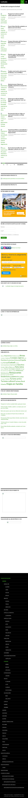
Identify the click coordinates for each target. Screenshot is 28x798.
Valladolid (8, 632)
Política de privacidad (8, 794)
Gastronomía (13, 365)
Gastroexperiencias (5, 365)
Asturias (6, 609)
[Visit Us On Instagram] (4, 247)
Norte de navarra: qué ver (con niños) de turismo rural (14, 411)
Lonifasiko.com (7, 796)
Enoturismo (10, 360)
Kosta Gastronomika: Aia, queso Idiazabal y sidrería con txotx (17, 148)
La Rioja (10, 367)
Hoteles (3, 367)
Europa (5, 363)
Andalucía (14, 355)
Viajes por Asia (4, 770)
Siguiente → (21, 164)
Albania (2, 355)
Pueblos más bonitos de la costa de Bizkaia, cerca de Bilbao (17, 71)
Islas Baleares (7, 693)
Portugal (4, 747)
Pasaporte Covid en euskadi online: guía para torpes (16, 14)
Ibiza (6, 695)
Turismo (7, 379)
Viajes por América (5, 753)
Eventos (17, 362)
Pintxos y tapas (12, 370)
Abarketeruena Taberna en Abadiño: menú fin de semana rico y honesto (17, 86)
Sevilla (7, 595)
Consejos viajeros (17, 358)
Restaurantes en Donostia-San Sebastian (14, 787)
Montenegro (5, 744)
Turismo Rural (20, 381)
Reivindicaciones (5, 373)
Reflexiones (19, 370)
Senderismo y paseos (9, 376)
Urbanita (3, 384)
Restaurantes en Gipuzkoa (8, 784)
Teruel (7, 604)
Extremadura (7, 672)
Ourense (7, 687)
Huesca (7, 601)
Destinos (4, 360)
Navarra (2, 368)
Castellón (8, 658)
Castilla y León (7, 618)
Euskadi (11, 362)
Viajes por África (5, 764)
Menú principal (26, 2)
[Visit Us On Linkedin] (9, 247)
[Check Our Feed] (15, 247)
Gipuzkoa (20, 365)
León (6, 624)
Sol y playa (20, 376)
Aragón (6, 598)
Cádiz (25, 358)
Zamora (7, 635)
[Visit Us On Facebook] (7, 247)
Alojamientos (8, 356)
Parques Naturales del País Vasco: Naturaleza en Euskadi (17, 42)
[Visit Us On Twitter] (2, 247)
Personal (3, 370)
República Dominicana (7, 761)
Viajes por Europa (5, 578)
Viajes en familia (14, 383)
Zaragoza (7, 607)
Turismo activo (16, 379)
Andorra (4, 715)
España (23, 360)
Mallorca (7, 698)
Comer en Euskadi (5, 773)
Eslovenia (17, 360)
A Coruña (7, 681)
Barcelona (8, 641)
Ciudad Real (8, 615)
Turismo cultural (8, 381)
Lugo (6, 684)
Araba (18, 355)
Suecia (4, 750)
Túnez (3, 767)
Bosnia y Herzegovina (7, 721)
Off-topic (22, 369)
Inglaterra (5, 738)
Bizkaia (22, 356)
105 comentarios (11, 45)
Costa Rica (4, 756)
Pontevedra (8, 690)
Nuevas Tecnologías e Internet (12, 369)
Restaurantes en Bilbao (10, 781)
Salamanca (8, 627)
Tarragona (3, 379)
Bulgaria (4, 724)
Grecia (4, 736)
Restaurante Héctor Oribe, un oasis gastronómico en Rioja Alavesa (16, 115)
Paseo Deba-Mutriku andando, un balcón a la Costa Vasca (17, 27)
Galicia (5, 678)
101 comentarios (11, 18)
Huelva (7, 592)
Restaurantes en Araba (8, 776)
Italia (6, 367)
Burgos (7, 621)
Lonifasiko (4, 2)
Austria (4, 718)
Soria (6, 629)
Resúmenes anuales (5, 374)
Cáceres (7, 675)
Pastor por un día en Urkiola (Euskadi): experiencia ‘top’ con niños (16, 100)
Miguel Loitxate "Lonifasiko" (19, 17)
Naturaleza (19, 367)
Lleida (6, 647)
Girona (7, 644)
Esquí (2, 362)
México (4, 758)
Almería (7, 586)
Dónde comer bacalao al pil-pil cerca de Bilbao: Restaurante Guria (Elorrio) (16, 56)
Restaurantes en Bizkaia (8, 779)
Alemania (4, 713)
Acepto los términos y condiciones (10, 234)
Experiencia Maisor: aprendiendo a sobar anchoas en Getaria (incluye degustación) (17, 131)
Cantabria (3, 358)
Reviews (12, 374)
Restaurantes (15, 372)
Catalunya (7, 358)
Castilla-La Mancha (9, 612)
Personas (6, 370)
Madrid (13, 367)
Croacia (4, 727)
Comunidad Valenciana (9, 655)
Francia (4, 733)
